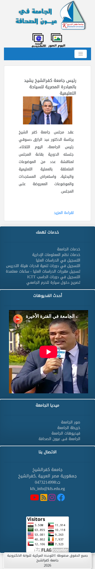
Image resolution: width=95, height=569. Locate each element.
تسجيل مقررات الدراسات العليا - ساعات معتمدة (43, 271)
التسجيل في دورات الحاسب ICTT (53, 277)
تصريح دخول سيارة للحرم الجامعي (53, 282)
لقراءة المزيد (64, 212)
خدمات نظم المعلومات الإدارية (56, 254)
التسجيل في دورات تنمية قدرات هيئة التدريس (43, 265)
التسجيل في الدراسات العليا (58, 260)
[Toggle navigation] (80, 54)
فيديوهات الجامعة (65, 433)
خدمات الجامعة (68, 249)
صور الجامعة (70, 422)
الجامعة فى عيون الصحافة (59, 438)
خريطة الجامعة (68, 427)
